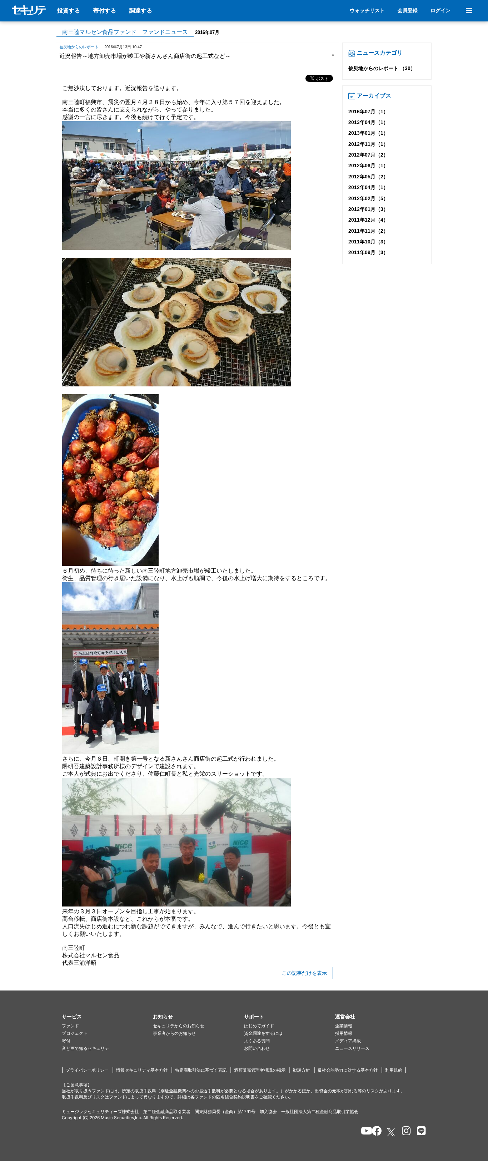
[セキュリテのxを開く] (391, 1132)
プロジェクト (75, 1033)
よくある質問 (257, 1040)
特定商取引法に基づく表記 (200, 1070)
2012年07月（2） (368, 155)
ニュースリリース (352, 1048)
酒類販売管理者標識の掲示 (259, 1070)
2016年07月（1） (368, 111)
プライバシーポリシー (87, 1070)
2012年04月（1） (368, 187)
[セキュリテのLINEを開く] (419, 1132)
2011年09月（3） (368, 252)
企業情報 (343, 1025)
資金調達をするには (263, 1033)
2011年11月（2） (368, 231)
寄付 (66, 1040)
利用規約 (393, 1070)
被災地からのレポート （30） (381, 68)
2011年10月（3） (368, 241)
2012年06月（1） (368, 165)
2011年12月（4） (368, 220)
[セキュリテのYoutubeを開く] (363, 1132)
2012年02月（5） (368, 198)
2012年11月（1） (368, 144)
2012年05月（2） (368, 176)
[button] (107, 1016)
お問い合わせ (257, 1048)
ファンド (70, 1025)
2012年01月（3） (368, 209)
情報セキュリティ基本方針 (142, 1070)
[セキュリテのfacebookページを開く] (374, 1132)
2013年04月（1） (368, 122)
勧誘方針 (301, 1070)
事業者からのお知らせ (174, 1033)
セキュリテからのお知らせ (178, 1025)
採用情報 (343, 1033)
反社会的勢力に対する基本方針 (348, 1070)
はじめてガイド (259, 1025)
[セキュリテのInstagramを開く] (404, 1132)
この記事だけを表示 (304, 973)
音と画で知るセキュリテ (85, 1048)
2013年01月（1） (368, 133)
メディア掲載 (348, 1040)
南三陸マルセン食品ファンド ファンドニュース (125, 32)
